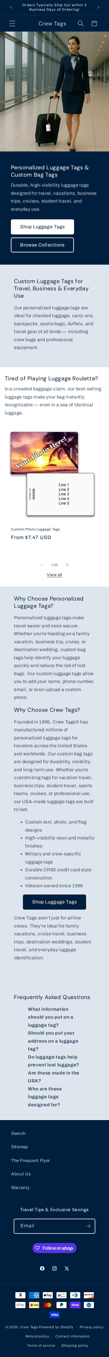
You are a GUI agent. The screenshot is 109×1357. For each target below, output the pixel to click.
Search (18, 1133)
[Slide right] (67, 565)
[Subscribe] (88, 1226)
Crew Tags (29, 1327)
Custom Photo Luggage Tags (35, 530)
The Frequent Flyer (30, 1160)
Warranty (20, 1187)
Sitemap (19, 1146)
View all (54, 574)
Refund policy (37, 1336)
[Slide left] (41, 565)
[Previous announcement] (11, 7)
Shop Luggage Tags (42, 226)
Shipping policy (74, 1345)
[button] (12, 23)
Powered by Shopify (56, 1327)
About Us (21, 1173)
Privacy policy (92, 1327)
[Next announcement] (98, 7)
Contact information (72, 1336)
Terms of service (41, 1345)
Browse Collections (42, 244)
